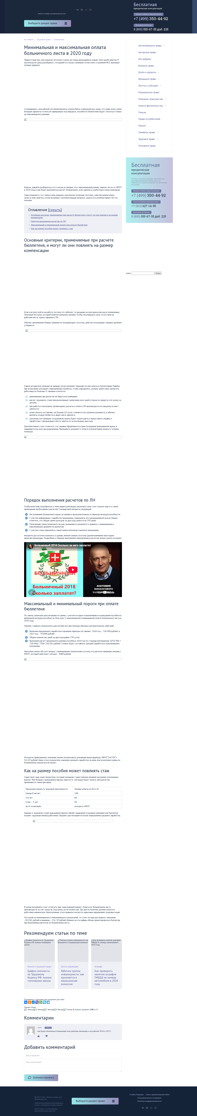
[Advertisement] (73, 88)
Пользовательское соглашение (149, 1098)
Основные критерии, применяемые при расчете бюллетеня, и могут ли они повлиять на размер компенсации (74, 216)
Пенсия (142, 112)
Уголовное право (147, 145)
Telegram (86, 10)
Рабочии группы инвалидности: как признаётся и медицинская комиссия (72, 977)
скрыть (55, 209)
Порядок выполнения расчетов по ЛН (48, 221)
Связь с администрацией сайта (157, 1095)
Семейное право (146, 132)
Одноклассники (82, 10)
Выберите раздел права (42, 23)
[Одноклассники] (29, 1002)
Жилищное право (147, 78)
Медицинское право (148, 92)
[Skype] (44, 1002)
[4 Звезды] (59, 1009)
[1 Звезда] (29, 1009)
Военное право (146, 65)
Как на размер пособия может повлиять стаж (52, 228)
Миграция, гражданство (150, 99)
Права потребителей (149, 118)
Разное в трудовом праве (39, 966)
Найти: (128, 273)
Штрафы (98, 966)
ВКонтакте (77, 10)
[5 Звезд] (68, 1009)
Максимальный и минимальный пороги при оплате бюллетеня (59, 224)
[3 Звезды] (49, 1009)
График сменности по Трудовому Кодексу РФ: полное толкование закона (39, 975)
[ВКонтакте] (25, 1002)
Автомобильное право (149, 45)
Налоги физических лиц (150, 105)
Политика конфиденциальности (149, 1101)
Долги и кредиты (147, 72)
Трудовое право (146, 139)
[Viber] (37, 1002)
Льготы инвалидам (69, 966)
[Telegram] (48, 1002)
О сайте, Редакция (137, 1095)
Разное (142, 125)
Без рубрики (144, 58)
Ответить (48, 1027)
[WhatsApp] (40, 1002)
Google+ (90, 10)
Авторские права (147, 52)
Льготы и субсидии (148, 85)
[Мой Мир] (33, 1002)
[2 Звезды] (39, 1009)
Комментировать (43, 1077)
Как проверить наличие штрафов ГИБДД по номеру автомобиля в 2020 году (106, 977)
